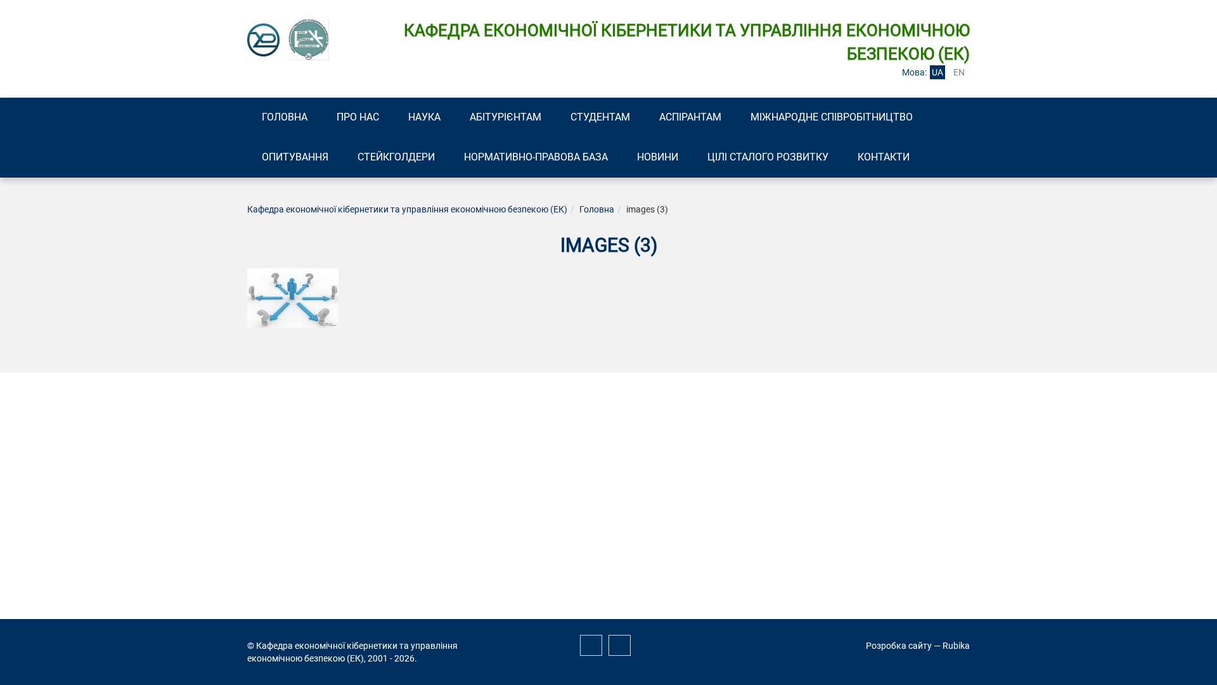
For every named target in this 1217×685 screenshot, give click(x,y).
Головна (284, 117)
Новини (657, 157)
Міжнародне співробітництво (831, 117)
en (959, 72)
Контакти (884, 157)
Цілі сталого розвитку (767, 157)
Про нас (358, 117)
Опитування (295, 157)
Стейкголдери (396, 157)
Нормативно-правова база (536, 157)
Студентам (600, 117)
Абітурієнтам (505, 117)
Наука (424, 117)
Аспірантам (690, 117)
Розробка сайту (899, 646)
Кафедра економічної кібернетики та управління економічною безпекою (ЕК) (407, 209)
